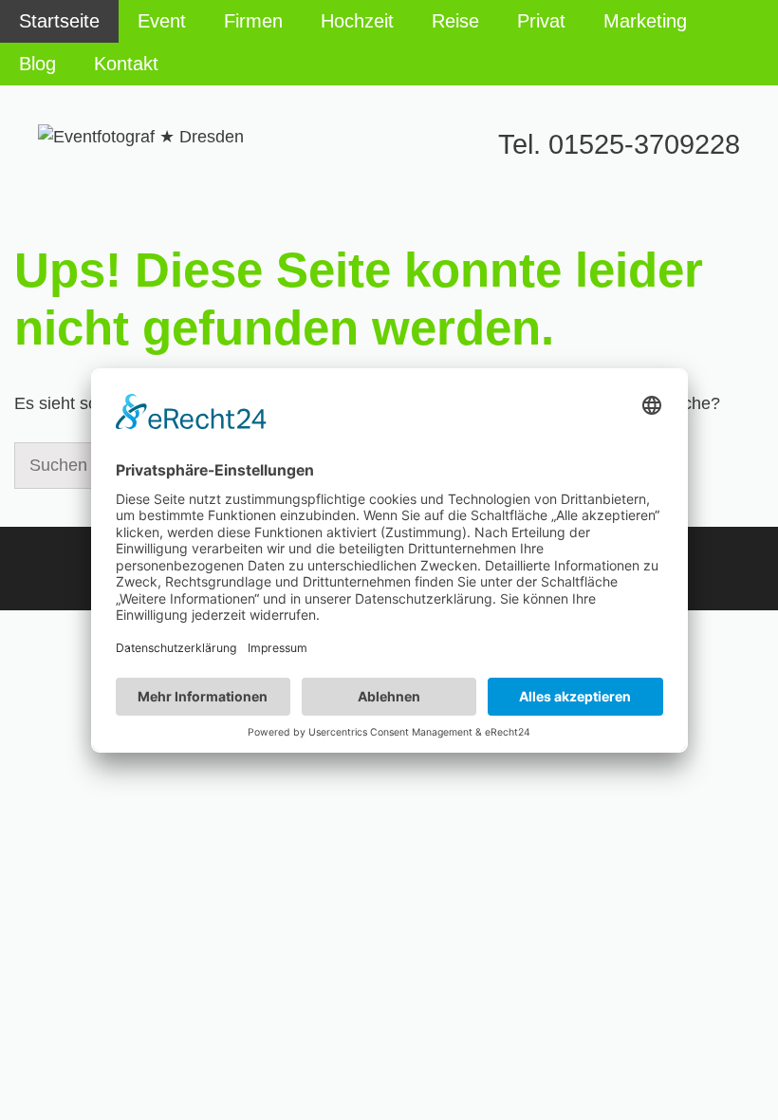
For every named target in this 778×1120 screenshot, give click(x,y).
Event (162, 20)
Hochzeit (357, 20)
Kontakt (126, 63)
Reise (455, 20)
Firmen (253, 20)
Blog (37, 63)
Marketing (645, 20)
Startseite (59, 20)
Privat (541, 20)
